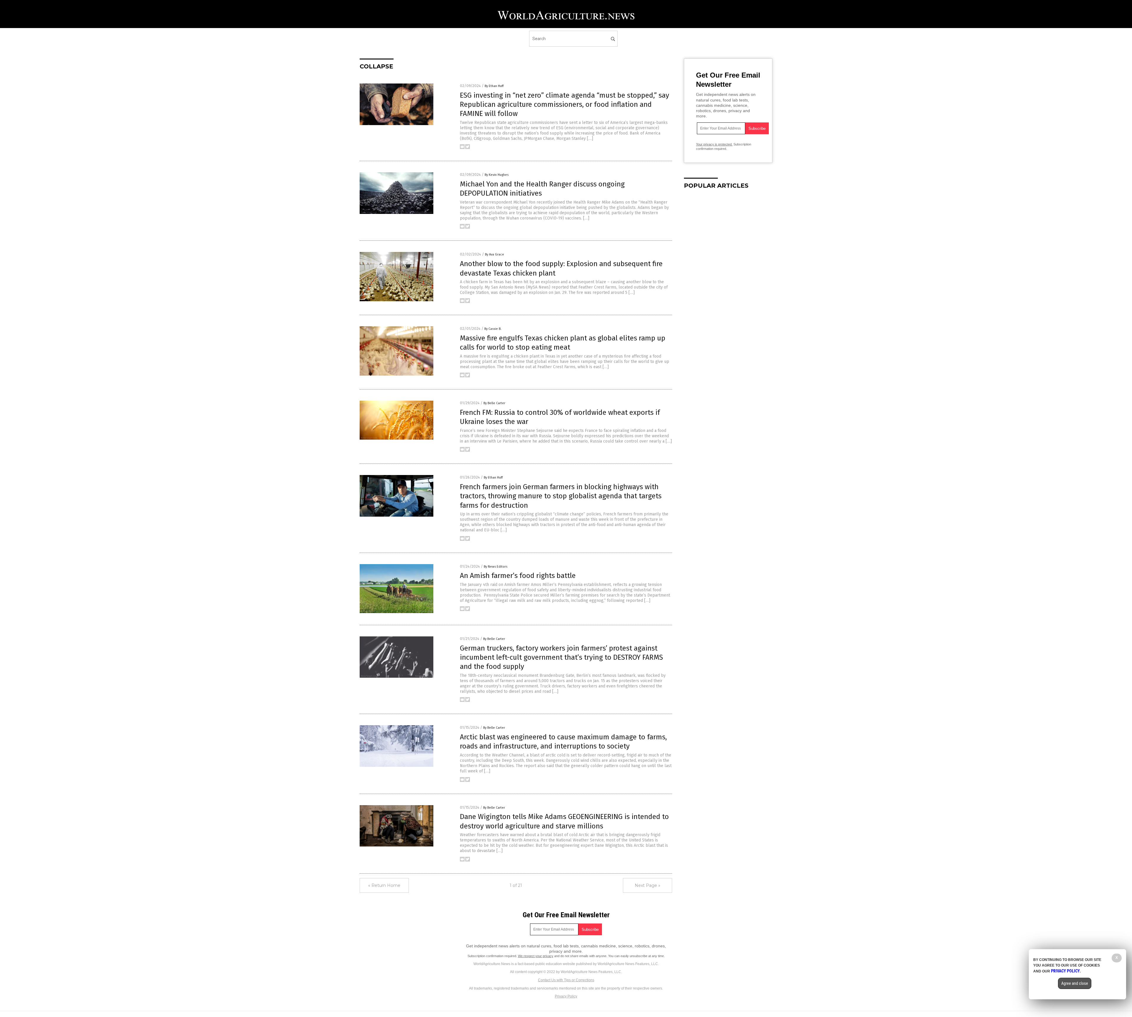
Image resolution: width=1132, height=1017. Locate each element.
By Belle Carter (494, 403)
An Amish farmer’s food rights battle (518, 575)
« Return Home (384, 885)
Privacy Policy (566, 996)
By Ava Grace (494, 254)
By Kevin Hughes (497, 175)
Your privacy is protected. (714, 144)
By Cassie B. (492, 329)
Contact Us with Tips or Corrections (566, 980)
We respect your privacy (535, 956)
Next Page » (647, 885)
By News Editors (495, 567)
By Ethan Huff (494, 86)
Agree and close (1074, 983)
